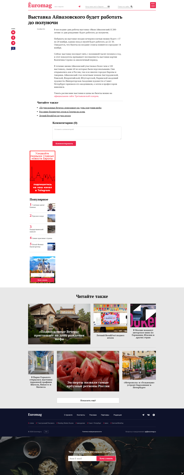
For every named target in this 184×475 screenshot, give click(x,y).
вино (105, 423)
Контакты (81, 415)
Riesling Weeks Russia (64, 423)
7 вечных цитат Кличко (37, 206)
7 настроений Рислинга (45, 423)
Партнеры (105, 415)
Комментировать (64, 143)
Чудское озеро (38, 216)
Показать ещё (88, 400)
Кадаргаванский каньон (36, 230)
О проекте (68, 415)
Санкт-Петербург (94, 423)
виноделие (80, 423)
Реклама (93, 415)
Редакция (118, 415)
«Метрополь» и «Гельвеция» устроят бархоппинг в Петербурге (139, 385)
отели (31, 423)
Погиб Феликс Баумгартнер (37, 245)
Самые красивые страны (42, 238)
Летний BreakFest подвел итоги (55, 115)
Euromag (40, 5)
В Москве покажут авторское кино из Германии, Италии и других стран (143, 334)
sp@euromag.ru (150, 432)
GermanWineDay (116, 423)
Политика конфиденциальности (92, 431)
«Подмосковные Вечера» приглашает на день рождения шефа (70, 107)
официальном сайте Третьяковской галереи (76, 96)
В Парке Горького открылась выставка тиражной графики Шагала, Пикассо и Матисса (40, 382)
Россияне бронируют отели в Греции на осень (62, 111)
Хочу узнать (42, 280)
